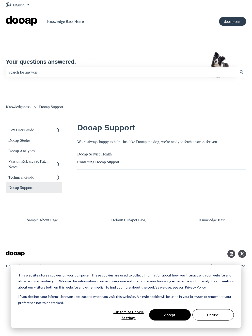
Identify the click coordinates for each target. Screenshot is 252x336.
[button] (58, 130)
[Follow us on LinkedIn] (231, 254)
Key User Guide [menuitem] (21, 129)
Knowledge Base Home (65, 21)
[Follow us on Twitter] (242, 254)
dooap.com (232, 21)
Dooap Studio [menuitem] (19, 140)
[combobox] (121, 72)
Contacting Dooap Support (98, 161)
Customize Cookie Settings (128, 315)
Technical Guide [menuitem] (21, 177)
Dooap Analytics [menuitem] (21, 150)
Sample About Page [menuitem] (42, 219)
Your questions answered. (41, 62)
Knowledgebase (18, 106)
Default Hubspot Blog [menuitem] (128, 219)
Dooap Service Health (94, 153)
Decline (213, 315)
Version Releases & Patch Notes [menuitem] (28, 163)
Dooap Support (51, 106)
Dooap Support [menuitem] (20, 187)
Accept (169, 315)
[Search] (241, 72)
